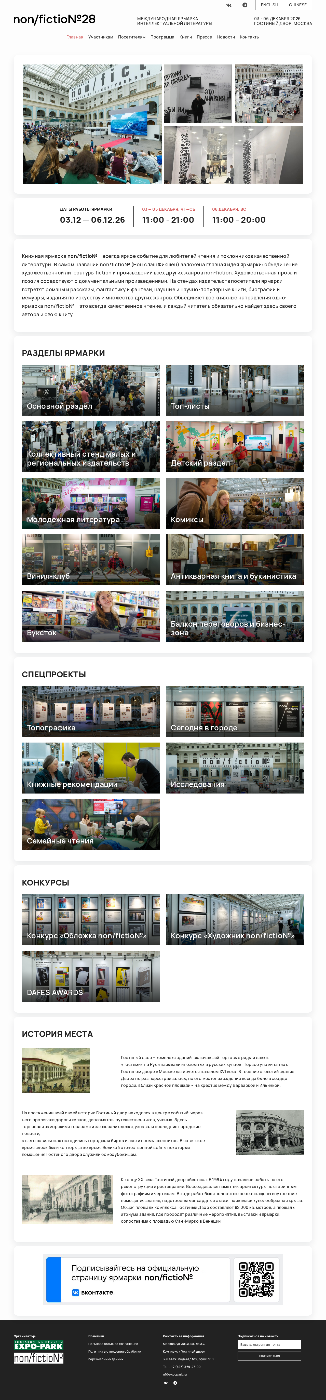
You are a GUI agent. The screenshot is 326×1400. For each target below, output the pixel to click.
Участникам (100, 37)
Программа (162, 37)
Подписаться (269, 1356)
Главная (74, 37)
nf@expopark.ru (175, 1374)
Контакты (250, 37)
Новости (226, 37)
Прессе (204, 37)
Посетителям (131, 37)
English (269, 5)
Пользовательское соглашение (113, 1344)
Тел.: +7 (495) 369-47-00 (182, 1367)
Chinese (298, 5)
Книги (186, 37)
